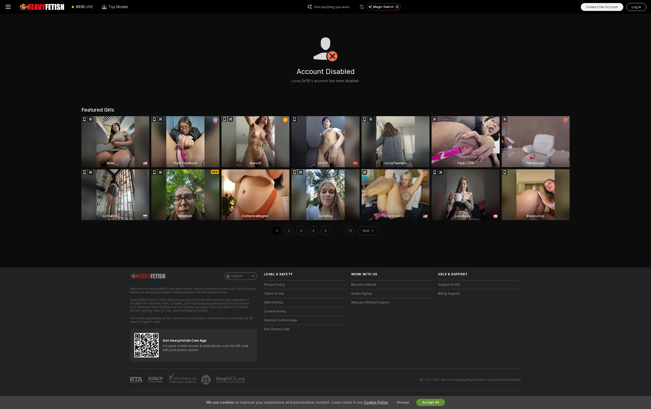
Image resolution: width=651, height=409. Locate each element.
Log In (636, 7)
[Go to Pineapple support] (206, 380)
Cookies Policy (275, 311)
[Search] (361, 6)
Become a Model (363, 284)
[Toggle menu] (8, 7)
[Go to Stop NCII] (231, 380)
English (236, 276)
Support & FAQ (449, 284)
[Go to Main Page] (41, 7)
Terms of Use (274, 293)
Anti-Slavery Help (277, 329)
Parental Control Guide (280, 320)
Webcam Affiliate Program (370, 302)
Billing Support (449, 293)
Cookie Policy (376, 402)
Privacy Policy (274, 284)
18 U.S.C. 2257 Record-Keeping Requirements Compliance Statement (470, 380)
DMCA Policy (273, 302)
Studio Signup (361, 293)
